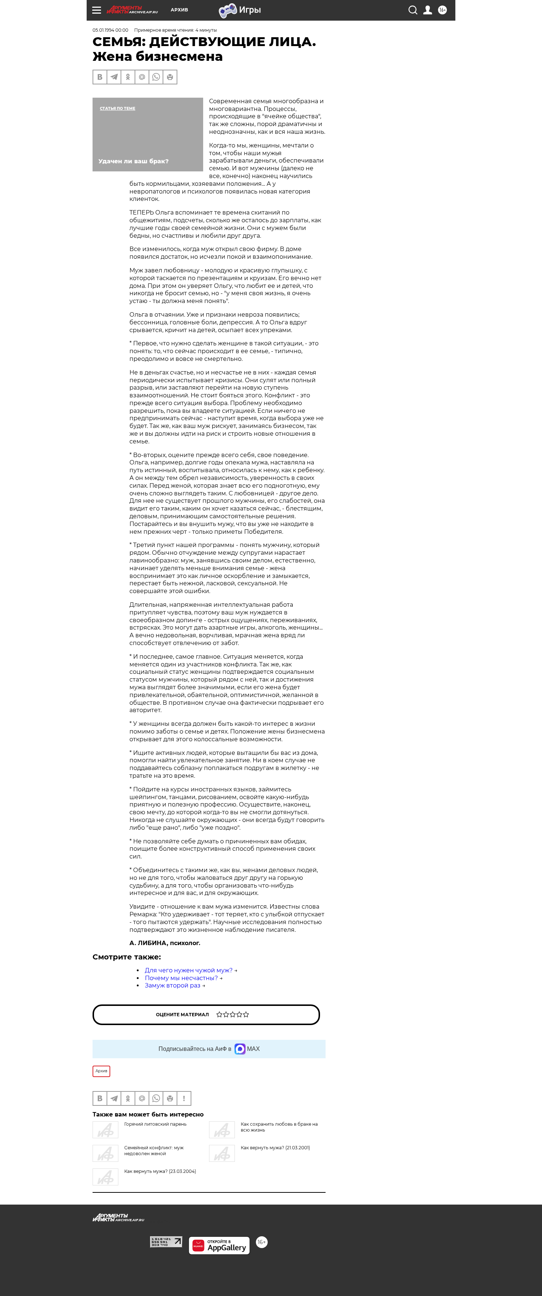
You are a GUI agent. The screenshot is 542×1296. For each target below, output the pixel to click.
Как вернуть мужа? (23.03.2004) (160, 1171)
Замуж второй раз (173, 985)
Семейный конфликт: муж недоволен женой (154, 1150)
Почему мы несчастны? (181, 978)
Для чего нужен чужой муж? (189, 970)
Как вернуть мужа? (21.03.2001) (275, 1147)
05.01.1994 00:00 (110, 30)
